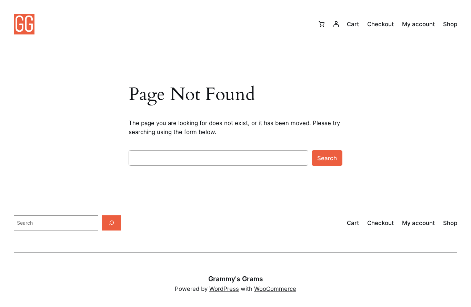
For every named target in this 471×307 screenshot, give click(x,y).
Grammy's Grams (235, 279)
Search (327, 158)
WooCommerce (275, 288)
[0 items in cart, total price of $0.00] (321, 24)
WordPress (224, 288)
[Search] (111, 222)
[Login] (336, 24)
